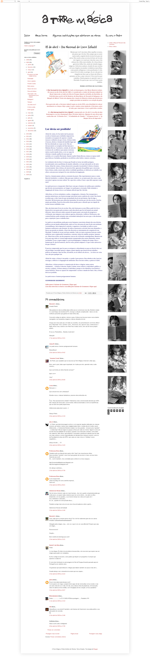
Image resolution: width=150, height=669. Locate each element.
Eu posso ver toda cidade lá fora (33, 75)
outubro (30, 125)
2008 (27, 60)
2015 (27, 146)
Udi (50, 606)
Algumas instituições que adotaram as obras (76, 35)
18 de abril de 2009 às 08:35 (57, 379)
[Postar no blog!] (90, 293)
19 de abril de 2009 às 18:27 (57, 590)
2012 (27, 139)
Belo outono (31, 86)
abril (29, 72)
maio (29, 113)
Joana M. (52, 344)
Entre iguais (31, 109)
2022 (27, 164)
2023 (27, 167)
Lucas (51, 385)
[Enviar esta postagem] (85, 293)
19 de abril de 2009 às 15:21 (57, 539)
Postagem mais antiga (95, 633)
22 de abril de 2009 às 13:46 (57, 615)
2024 (27, 169)
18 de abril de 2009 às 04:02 (57, 352)
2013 (27, 141)
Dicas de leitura (32, 91)
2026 (27, 174)
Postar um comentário (54, 630)
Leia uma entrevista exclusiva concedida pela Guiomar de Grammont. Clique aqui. (71, 286)
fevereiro (30, 67)
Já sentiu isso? (32, 104)
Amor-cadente (32, 81)
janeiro (30, 64)
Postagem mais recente (52, 633)
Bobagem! (30, 99)
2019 (27, 156)
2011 (27, 136)
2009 (27, 62)
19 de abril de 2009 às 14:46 (57, 510)
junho (29, 115)
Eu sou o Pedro (114, 35)
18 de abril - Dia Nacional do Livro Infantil (33, 95)
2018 (27, 154)
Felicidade (30, 78)
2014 (27, 144)
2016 (27, 149)
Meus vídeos (113, 46)
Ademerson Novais (55, 490)
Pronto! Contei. (32, 83)
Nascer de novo (32, 88)
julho (29, 118)
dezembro (31, 130)
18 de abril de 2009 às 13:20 (57, 445)
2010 (27, 134)
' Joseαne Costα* (54, 358)
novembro (31, 128)
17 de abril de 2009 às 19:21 (57, 338)
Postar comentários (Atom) (58, 637)
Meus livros (41, 35)
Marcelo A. (52, 304)
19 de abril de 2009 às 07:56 (57, 470)
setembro (31, 123)
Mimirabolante (53, 596)
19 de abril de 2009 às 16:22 (57, 574)
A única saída (31, 107)
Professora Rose (54, 451)
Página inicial (74, 633)
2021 (27, 161)
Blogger (95, 649)
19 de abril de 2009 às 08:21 (57, 485)
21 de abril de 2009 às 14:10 (57, 601)
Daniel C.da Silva (54, 545)
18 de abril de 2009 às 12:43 (57, 416)
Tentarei (30, 102)
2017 (27, 151)
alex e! (51, 422)
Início (27, 35)
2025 (27, 172)
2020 (27, 159)
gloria (51, 579)
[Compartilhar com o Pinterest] (95, 293)
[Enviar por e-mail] (88, 293)
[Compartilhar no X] (92, 293)
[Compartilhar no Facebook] (93, 293)
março (30, 69)
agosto (30, 120)
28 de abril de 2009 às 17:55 (57, 626)
